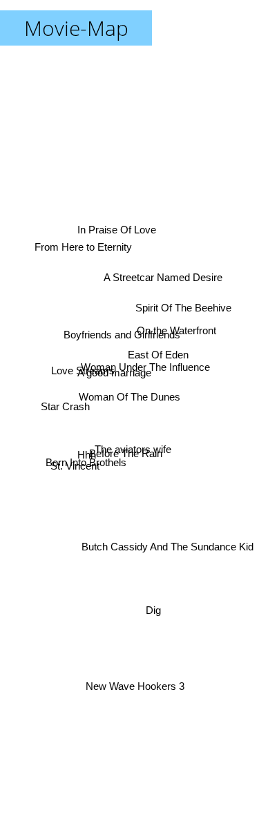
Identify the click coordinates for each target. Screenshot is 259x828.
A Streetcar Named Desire (163, 280)
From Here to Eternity (84, 236)
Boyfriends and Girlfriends (124, 327)
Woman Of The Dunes (129, 397)
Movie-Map (76, 28)
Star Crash (65, 402)
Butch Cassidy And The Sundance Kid (167, 544)
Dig (154, 610)
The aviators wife (133, 445)
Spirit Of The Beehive (183, 312)
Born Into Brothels (87, 473)
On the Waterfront (177, 329)
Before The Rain (127, 458)
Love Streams (83, 366)
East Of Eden (158, 355)
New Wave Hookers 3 (129, 685)
